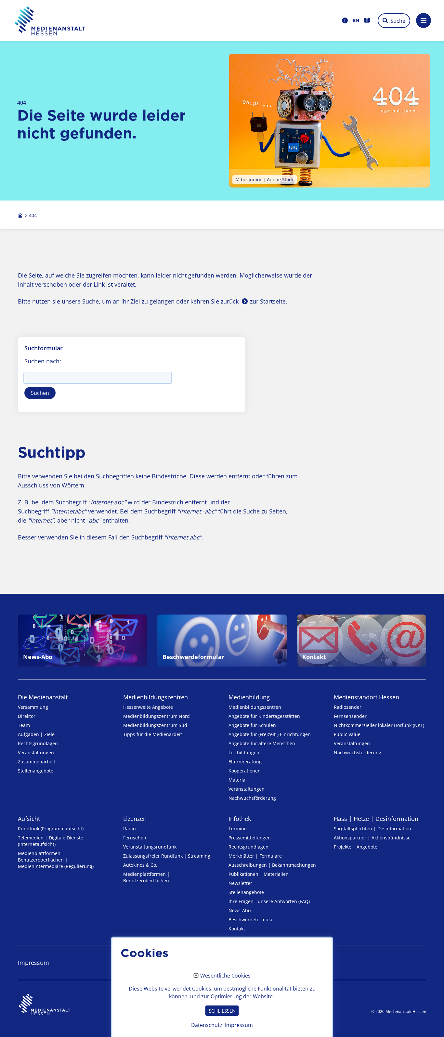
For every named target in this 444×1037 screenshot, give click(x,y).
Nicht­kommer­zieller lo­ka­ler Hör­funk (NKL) (379, 725)
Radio (129, 828)
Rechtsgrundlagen (38, 743)
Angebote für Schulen (252, 725)
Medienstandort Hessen (366, 697)
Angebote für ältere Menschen (262, 743)
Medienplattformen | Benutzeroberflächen (146, 877)
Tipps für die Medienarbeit (152, 734)
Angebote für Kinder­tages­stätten (264, 716)
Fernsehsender (350, 716)
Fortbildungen (244, 752)
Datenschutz (206, 1025)
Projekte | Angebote (355, 847)
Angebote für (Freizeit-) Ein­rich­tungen (270, 734)
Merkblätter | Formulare (255, 856)
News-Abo (240, 910)
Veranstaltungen (36, 752)
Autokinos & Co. (140, 865)
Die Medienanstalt (43, 697)
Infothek (240, 819)
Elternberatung (245, 761)
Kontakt (237, 929)
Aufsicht (29, 819)
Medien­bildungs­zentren (155, 697)
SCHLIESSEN (222, 1010)
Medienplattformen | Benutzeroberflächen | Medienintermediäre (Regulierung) (56, 859)
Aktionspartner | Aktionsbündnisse (372, 838)
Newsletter (240, 883)
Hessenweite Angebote (148, 707)
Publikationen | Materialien (259, 874)
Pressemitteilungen (250, 838)
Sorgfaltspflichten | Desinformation (372, 828)
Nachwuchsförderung (252, 798)
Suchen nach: (42, 361)
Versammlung (33, 707)
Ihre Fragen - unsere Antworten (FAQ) (269, 901)
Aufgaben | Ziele (36, 734)
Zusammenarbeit (36, 761)
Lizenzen (135, 819)
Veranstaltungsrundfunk (149, 847)
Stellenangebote (35, 771)
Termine (238, 828)
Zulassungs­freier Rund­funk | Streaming (166, 856)
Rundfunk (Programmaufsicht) (51, 828)
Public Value (347, 734)
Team (24, 725)
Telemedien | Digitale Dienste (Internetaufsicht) (50, 841)
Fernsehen (134, 838)
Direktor (26, 716)
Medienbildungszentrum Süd (155, 725)
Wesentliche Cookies (225, 976)
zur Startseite (268, 301)
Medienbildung (249, 697)
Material (238, 780)
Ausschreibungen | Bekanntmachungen (272, 865)
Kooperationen (245, 771)
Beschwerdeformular (251, 919)
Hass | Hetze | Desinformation (376, 819)
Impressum (33, 962)
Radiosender (347, 707)
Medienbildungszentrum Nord (156, 716)
